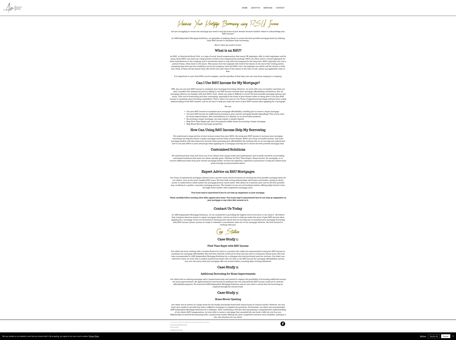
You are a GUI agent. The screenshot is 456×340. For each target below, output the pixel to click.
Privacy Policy (94, 336)
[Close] (453, 336)
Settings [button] (423, 336)
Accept (445, 336)
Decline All (434, 336)
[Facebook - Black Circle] (282, 323)
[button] (268, 7)
